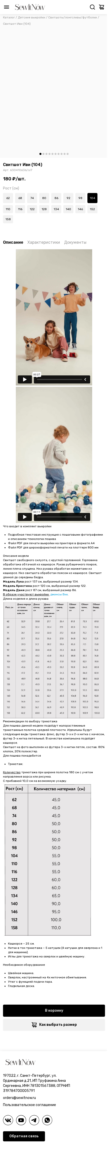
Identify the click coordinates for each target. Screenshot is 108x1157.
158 (8, 219)
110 (8, 209)
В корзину (54, 1010)
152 (92, 209)
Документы (75, 242)
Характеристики (43, 242)
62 (8, 198)
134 (56, 209)
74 (32, 198)
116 (20, 209)
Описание (13, 242)
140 (68, 209)
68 (20, 198)
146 (80, 209)
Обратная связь (24, 1136)
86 (56, 198)
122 (32, 209)
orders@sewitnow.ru (19, 1098)
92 (68, 198)
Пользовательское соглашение (29, 1105)
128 (44, 209)
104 (92, 198)
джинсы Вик (59, 594)
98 (80, 198)
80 (44, 198)
